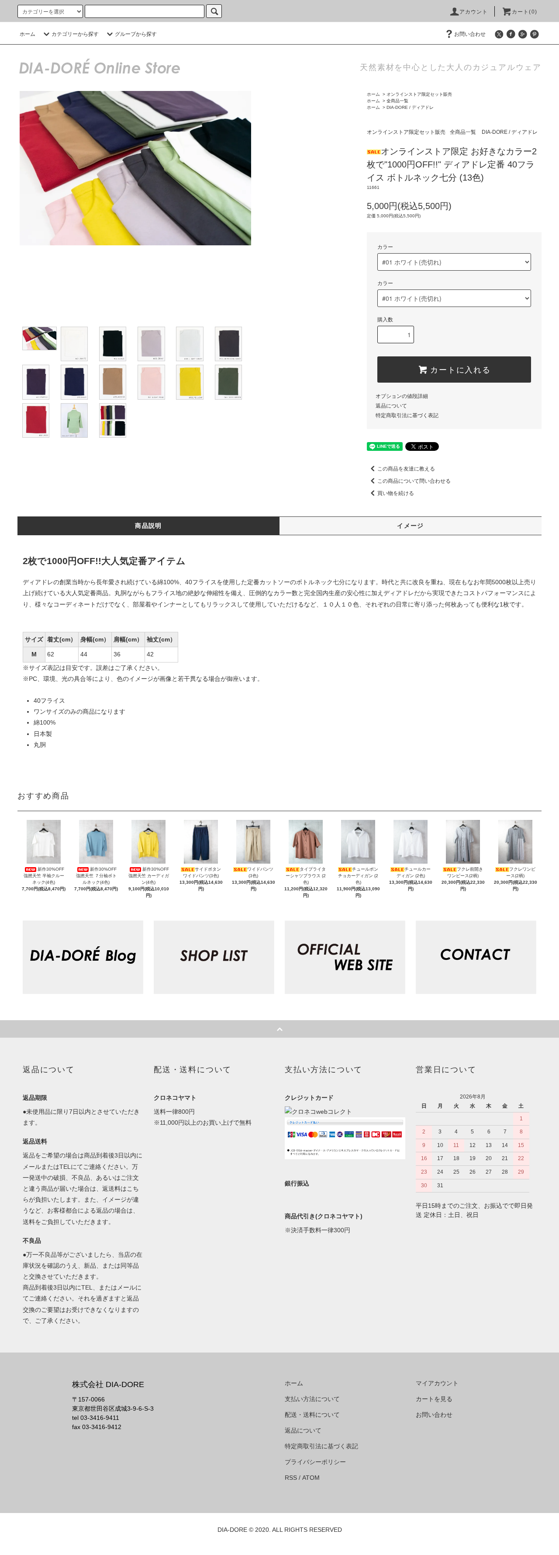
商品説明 (148, 525)
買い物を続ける (395, 493)
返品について (391, 406)
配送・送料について (312, 1414)
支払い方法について (312, 1398)
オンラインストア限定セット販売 (419, 94)
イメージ (410, 525)
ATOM (311, 1477)
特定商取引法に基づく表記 (407, 415)
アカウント (473, 12)
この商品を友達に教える (406, 469)
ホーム (27, 34)
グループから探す (136, 34)
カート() (524, 12)
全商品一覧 (397, 100)
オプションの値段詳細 (402, 396)
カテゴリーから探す (75, 34)
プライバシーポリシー (315, 1461)
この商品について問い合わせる (414, 481)
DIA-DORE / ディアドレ (410, 107)
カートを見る (434, 1398)
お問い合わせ (470, 34)
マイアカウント (437, 1383)
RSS (291, 1477)
